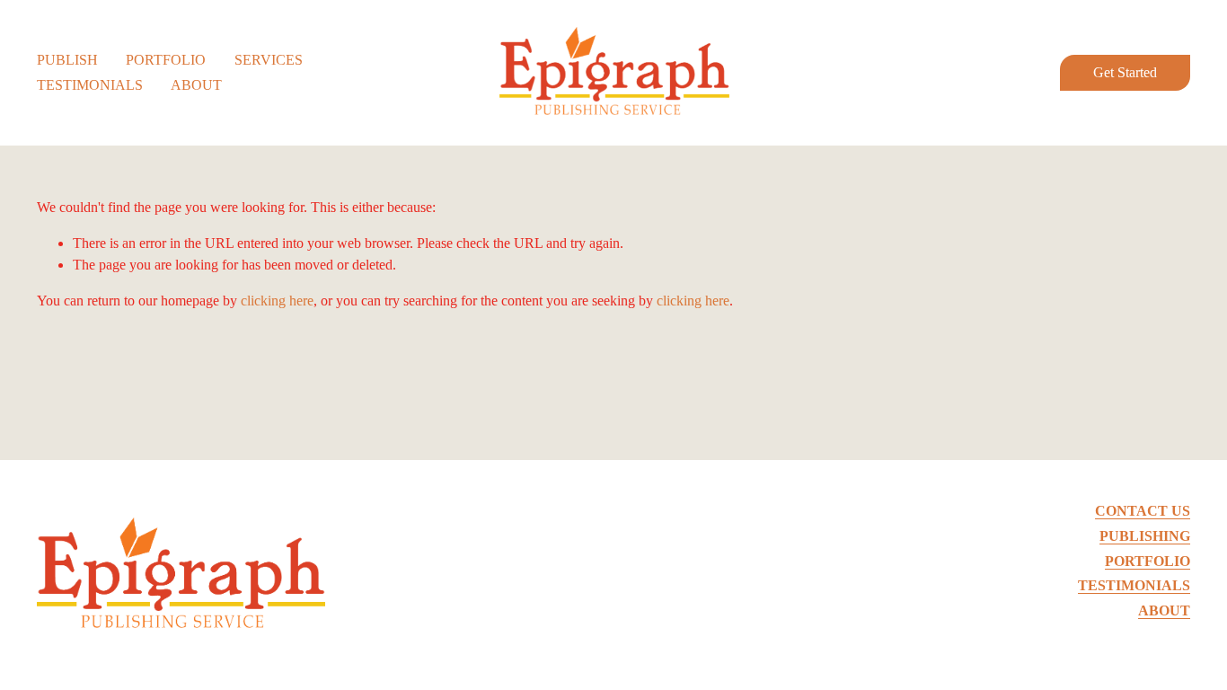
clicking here (277, 300)
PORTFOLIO (166, 59)
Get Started (1125, 72)
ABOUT (196, 85)
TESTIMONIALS (90, 85)
